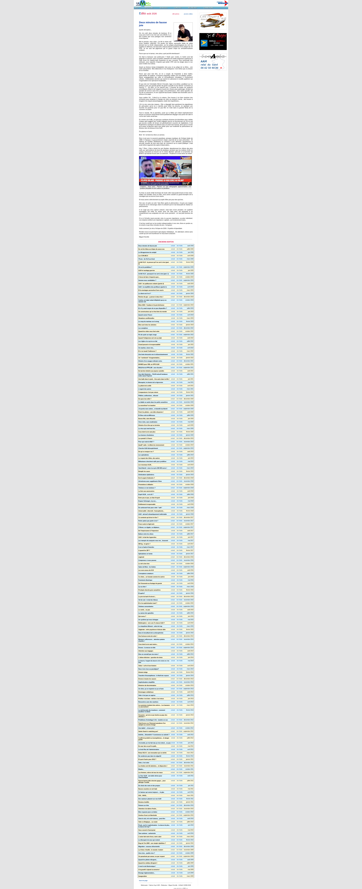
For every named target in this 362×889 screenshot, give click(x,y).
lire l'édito (180, 245)
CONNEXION (208, 8)
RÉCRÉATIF (192, 8)
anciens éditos (188, 14)
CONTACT (178, 8)
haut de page (143, 880)
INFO (136, 8)
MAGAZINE (149, 8)
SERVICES (164, 8)
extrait (173, 245)
